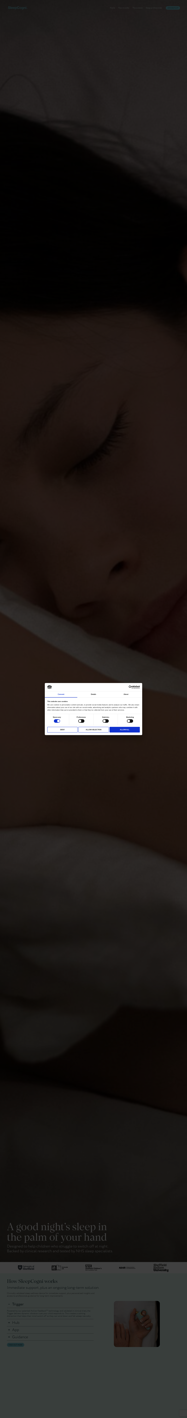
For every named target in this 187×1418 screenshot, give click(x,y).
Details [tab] (93, 694)
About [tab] (126, 694)
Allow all (124, 730)
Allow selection (93, 730)
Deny (62, 730)
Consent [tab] (61, 694)
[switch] (81, 721)
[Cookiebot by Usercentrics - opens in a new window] (130, 687)
